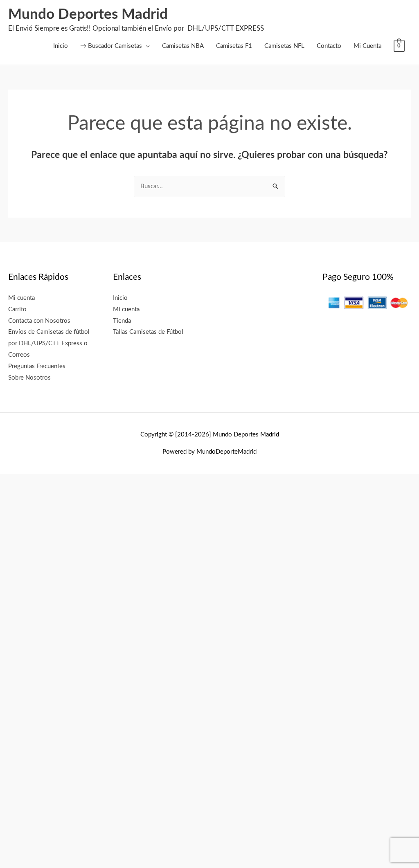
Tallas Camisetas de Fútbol (148, 332)
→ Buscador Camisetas (111, 46)
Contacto (329, 46)
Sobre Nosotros (29, 378)
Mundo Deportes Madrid (88, 14)
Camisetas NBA (183, 46)
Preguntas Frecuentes (36, 366)
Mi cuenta (21, 298)
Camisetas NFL (284, 46)
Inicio (60, 46)
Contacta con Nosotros (39, 321)
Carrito (17, 309)
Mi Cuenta (367, 46)
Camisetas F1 (234, 46)
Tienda (122, 321)
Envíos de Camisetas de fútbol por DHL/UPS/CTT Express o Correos (49, 343)
